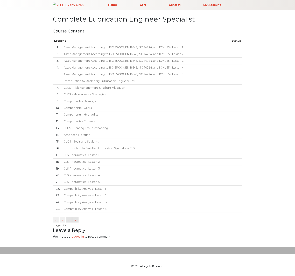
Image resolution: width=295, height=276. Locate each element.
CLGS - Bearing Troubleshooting (86, 128)
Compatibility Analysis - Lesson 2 (85, 195)
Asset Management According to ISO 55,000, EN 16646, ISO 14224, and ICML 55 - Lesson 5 (124, 74)
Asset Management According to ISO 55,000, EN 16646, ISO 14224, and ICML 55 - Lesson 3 (124, 60)
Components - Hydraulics (81, 114)
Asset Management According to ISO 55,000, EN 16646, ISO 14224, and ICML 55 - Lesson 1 (123, 47)
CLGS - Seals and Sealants (81, 141)
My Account (212, 4)
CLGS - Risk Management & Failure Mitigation (94, 87)
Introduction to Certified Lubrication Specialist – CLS (99, 148)
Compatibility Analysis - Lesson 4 (85, 209)
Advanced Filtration (77, 135)
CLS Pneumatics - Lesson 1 (81, 155)
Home (112, 4)
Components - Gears (78, 108)
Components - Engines (79, 121)
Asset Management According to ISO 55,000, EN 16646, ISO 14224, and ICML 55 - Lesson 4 (124, 67)
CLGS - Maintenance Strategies (85, 94)
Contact (174, 4)
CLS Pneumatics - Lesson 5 (82, 182)
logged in (77, 236)
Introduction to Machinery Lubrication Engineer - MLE (101, 81)
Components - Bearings (80, 101)
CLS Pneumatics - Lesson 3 (82, 168)
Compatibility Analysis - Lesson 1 (85, 188)
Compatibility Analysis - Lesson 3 (85, 202)
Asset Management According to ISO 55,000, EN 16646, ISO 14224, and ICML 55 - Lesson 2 (124, 54)
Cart (143, 4)
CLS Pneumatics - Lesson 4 (82, 175)
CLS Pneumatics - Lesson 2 (82, 161)
